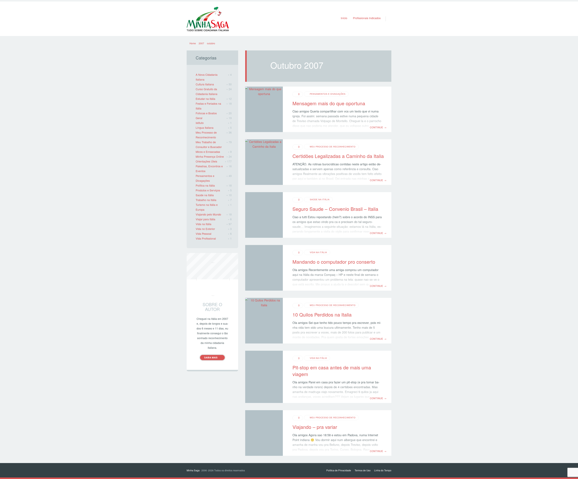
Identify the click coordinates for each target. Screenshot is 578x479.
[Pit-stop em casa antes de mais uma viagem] (264, 377)
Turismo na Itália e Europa (207, 207)
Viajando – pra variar (314, 426)
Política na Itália (205, 185)
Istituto (200, 123)
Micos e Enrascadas (208, 152)
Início (344, 18)
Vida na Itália (318, 252)
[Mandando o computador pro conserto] (264, 268)
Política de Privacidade (338, 470)
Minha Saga (193, 470)
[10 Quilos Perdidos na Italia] (264, 320)
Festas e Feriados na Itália (208, 106)
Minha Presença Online (210, 156)
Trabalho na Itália (206, 200)
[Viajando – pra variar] (264, 433)
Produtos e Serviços (208, 190)
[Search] (387, 15)
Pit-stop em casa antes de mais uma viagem (331, 371)
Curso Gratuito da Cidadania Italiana (206, 91)
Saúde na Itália (319, 199)
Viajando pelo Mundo (208, 214)
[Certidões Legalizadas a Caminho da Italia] (264, 162)
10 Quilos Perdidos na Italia (322, 314)
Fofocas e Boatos (206, 113)
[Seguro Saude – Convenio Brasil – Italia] (264, 215)
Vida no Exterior (205, 229)
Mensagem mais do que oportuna (328, 103)
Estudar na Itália (205, 99)
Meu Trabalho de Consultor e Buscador (209, 144)
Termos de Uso (363, 470)
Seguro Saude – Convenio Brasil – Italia (335, 208)
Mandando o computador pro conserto (333, 261)
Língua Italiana (204, 128)
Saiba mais (211, 357)
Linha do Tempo (382, 470)
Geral (199, 118)
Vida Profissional (206, 238)
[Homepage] (208, 18)
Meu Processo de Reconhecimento (333, 146)
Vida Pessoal (203, 234)
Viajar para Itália (205, 219)
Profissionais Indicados (367, 18)
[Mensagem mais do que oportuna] (264, 109)
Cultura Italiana (205, 84)
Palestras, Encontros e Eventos (209, 168)
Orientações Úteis (206, 161)
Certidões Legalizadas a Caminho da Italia (338, 155)
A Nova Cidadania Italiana (207, 77)
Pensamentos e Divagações (327, 94)
